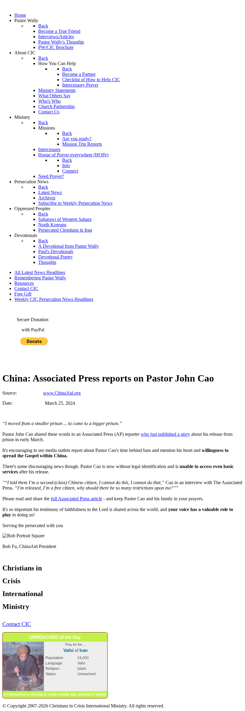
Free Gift (22, 293)
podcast (84, 694)
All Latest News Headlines (39, 272)
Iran (83, 650)
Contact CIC (26, 288)
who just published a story (165, 434)
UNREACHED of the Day (55, 637)
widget (101, 694)
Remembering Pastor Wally (40, 277)
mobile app (67, 694)
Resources (24, 283)
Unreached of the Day (26, 694)
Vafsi (68, 650)
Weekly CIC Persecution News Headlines (53, 299)
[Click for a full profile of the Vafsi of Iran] (23, 690)
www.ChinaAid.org (62, 392)
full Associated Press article (76, 498)
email (52, 694)
